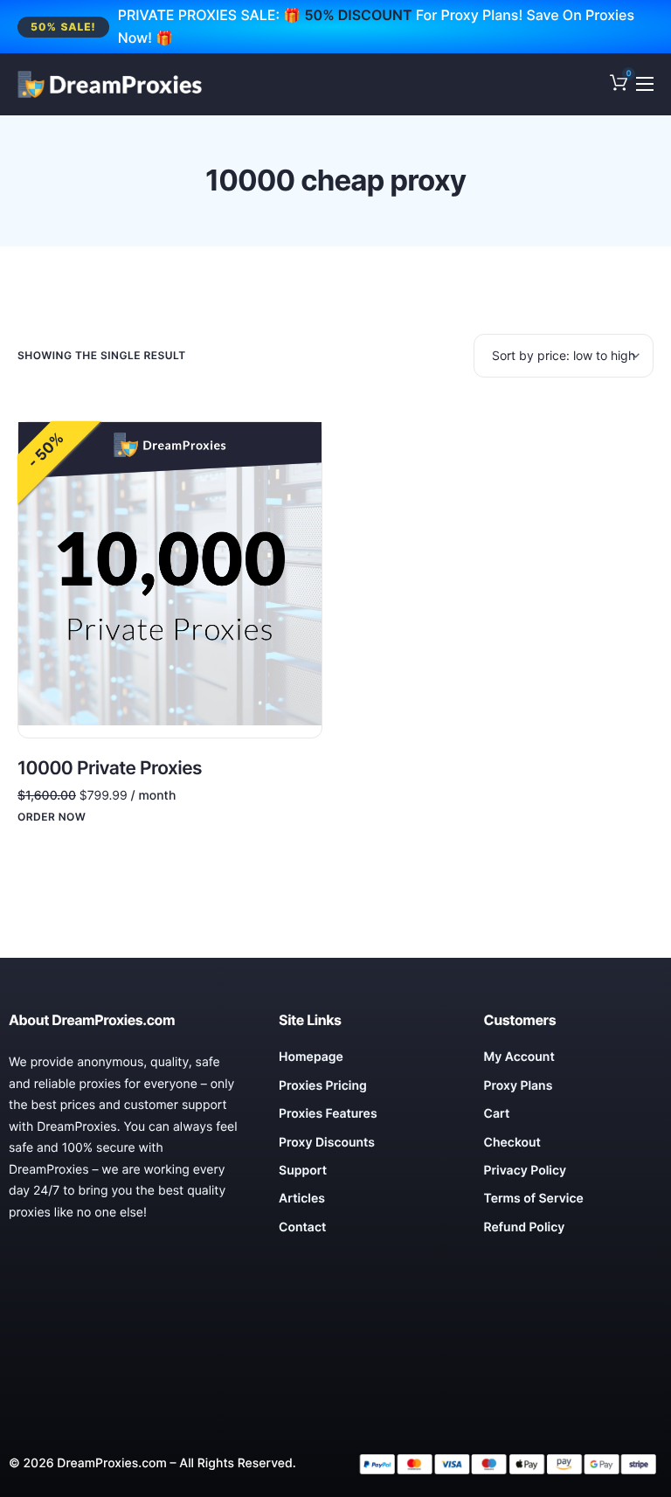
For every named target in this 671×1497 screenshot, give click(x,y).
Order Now (51, 817)
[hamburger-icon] (645, 84)
